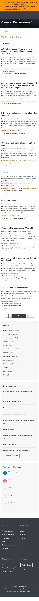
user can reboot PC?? (18, 288)
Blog (3, 564)
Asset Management (8, 338)
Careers (23, 538)
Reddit (11, 6)
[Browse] (2, 15)
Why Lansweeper (7, 531)
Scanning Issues (8, 429)
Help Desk (6, 352)
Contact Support (7, 571)
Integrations (5, 538)
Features (5, 345)
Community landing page (12, 9)
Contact (22, 534)
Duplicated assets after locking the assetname (17, 391)
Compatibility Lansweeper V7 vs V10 (17, 228)
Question (5, 367)
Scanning (6, 371)
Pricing (4, 541)
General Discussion (8, 349)
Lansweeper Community (10, 15)
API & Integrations (8, 334)
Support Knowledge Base (10, 568)
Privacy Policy (16, 589)
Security (5, 375)
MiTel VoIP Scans (8, 200)
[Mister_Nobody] (10, 474)
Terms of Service (12, 591)
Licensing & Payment (9, 360)
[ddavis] (8, 490)
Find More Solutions (11, 456)
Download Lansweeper (9, 545)
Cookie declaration (29, 589)
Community (6, 341)
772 (28, 316)
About (22, 531)
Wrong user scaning (9, 444)
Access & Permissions (9, 330)
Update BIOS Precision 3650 (12, 401)
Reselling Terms (25, 591)
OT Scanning (7, 363)
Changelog (5, 548)
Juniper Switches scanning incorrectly (15, 414)
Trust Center (6, 589)
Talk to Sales (26, 565)
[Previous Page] (7, 316)
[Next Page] (32, 316)
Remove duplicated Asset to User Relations (16, 450)
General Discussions (24, 69)
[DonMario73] (10, 505)
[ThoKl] (8, 497)
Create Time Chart (8, 407)
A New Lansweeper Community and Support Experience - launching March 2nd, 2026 (18, 51)
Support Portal (23, 6)
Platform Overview (8, 534)
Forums (5, 31)
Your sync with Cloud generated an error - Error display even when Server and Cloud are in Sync (19, 85)
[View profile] (2, 73)
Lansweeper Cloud (8, 356)
